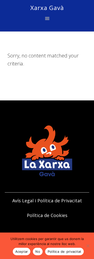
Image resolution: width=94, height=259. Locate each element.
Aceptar (21, 252)
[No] (87, 245)
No (37, 252)
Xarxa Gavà (47, 7)
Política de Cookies (47, 215)
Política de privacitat (64, 252)
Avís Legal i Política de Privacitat (47, 201)
